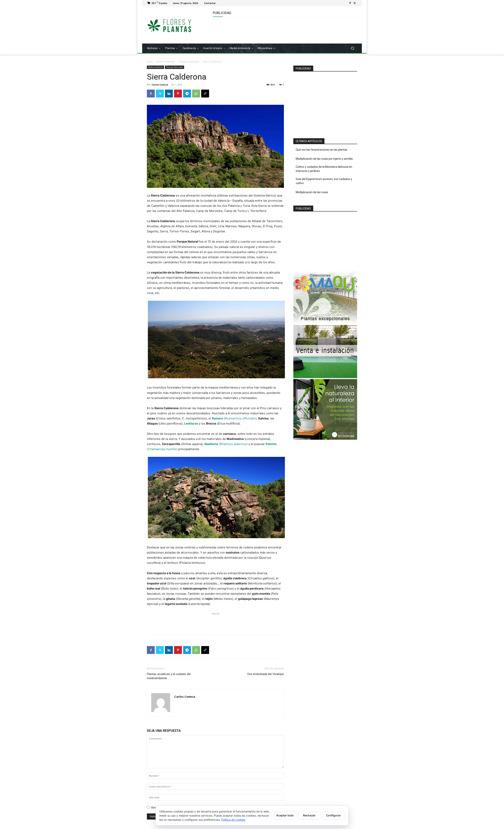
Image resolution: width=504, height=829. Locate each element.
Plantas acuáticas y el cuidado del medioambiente (169, 676)
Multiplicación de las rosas (312, 192)
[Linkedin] (169, 93)
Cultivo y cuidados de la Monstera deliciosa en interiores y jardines (324, 168)
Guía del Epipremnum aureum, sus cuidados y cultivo (324, 181)
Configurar (333, 815)
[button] (352, 48)
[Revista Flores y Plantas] (175, 25)
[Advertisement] (284, 30)
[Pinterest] (178, 93)
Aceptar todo (285, 815)
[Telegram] (187, 93)
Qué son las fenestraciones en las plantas (321, 149)
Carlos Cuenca (160, 84)
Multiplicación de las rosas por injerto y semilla (324, 158)
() (234, 418)
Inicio (150, 61)
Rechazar (309, 815)
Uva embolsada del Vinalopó (265, 674)
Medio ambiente (166, 61)
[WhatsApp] (196, 93)
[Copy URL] (205, 93)
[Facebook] (350, 3)
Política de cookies (233, 819)
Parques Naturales (189, 61)
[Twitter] (354, 3)
